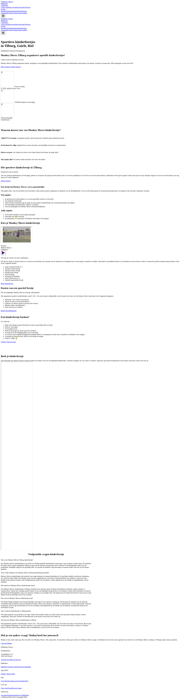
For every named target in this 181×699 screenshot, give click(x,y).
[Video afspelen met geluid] (3, 253)
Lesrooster (13, 7)
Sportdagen (14, 11)
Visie (10, 13)
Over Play (4, 681)
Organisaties (5, 13)
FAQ (26, 681)
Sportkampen (22, 11)
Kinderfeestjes (5, 11)
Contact (14, 13)
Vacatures (4, 695)
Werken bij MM (20, 695)
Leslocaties (21, 7)
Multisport (4, 4)
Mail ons (12, 660)
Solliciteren (11, 695)
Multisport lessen (6, 667)
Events (3, 9)
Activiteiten (21, 681)
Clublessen (4, 5)
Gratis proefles (5, 7)
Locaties (15, 667)
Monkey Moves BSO (8, 674)
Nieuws (14, 688)
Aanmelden (27, 667)
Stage (27, 695)
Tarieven (27, 7)
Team (10, 688)
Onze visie (4, 688)
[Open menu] (3, 16)
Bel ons (18, 660)
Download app (12, 681)
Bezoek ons (5, 660)
